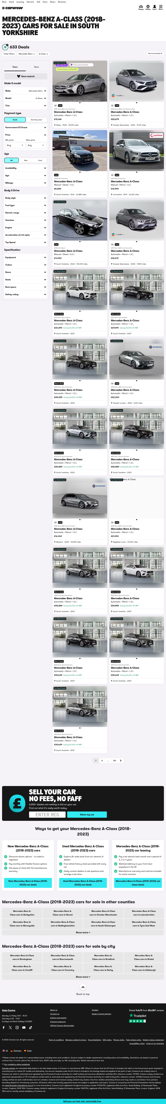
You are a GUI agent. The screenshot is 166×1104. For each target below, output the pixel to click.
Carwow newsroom (58, 1022)
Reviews (62, 2)
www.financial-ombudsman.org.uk (19, 1085)
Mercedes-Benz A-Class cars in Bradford (103, 957)
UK (7, 1051)
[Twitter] (10, 1028)
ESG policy (107, 1040)
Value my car (87, 814)
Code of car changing (155, 1043)
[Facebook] (4, 1028)
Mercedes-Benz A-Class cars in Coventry (62, 968)
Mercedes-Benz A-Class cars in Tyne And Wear (144, 924)
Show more (82, 932)
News (52, 2)
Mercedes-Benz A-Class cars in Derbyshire (22, 913)
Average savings (8, 1068)
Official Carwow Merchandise (62, 1026)
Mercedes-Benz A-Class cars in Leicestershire (144, 913)
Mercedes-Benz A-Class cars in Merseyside (22, 924)
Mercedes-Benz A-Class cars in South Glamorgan (103, 924)
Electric (30, 2)
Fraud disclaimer (94, 1040)
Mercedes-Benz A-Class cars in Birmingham (22, 957)
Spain (29, 1051)
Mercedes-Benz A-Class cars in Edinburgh (144, 968)
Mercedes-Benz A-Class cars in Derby (103, 968)
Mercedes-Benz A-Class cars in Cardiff (22, 968)
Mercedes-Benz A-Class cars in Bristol (144, 957)
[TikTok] (30, 1028)
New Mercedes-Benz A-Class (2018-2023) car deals (28, 883)
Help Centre (8, 1010)
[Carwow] (12, 8)
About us (53, 1010)
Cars (15, 67)
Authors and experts (58, 1018)
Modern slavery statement (153, 1040)
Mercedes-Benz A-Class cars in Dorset (63, 913)
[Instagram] (17, 1028)
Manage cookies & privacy (75, 1040)
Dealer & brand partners (101, 1014)
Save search (28, 76)
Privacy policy (119, 1040)
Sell (38, 2)
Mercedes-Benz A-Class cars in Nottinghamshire (63, 924)
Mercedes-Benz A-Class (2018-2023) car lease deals (138, 883)
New (4, 2)
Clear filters (9, 54)
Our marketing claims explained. (17, 1064)
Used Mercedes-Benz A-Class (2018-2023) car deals (83, 883)
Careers (95, 1010)
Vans (45, 2)
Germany (17, 1051)
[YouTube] (24, 1028)
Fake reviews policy (133, 1040)
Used (11, 2)
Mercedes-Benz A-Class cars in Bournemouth (63, 957)
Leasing (20, 2)
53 (114, 761)
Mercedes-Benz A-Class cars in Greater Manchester (103, 913)
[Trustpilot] (146, 1018)
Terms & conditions (56, 1040)
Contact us (54, 1014)
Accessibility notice (137, 1043)
